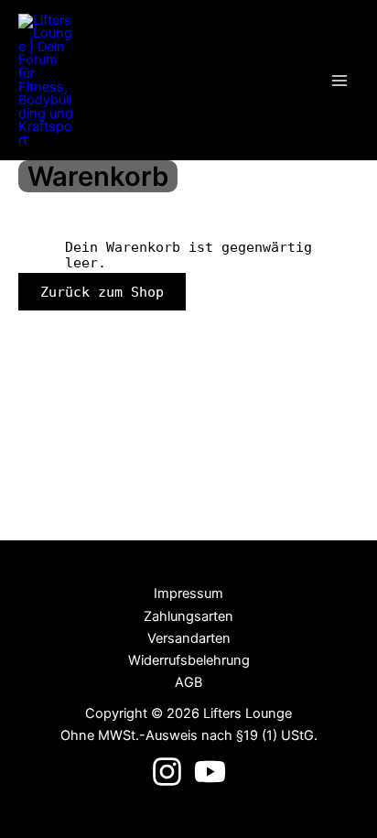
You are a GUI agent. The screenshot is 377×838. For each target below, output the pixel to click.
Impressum (188, 593)
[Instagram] (167, 772)
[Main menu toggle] (339, 80)
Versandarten (189, 638)
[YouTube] (210, 772)
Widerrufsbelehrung (189, 660)
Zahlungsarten (188, 616)
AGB (188, 682)
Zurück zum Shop (102, 291)
